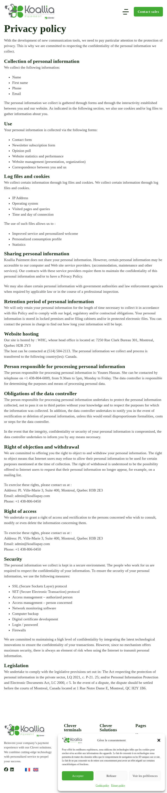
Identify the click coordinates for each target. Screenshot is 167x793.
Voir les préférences (145, 776)
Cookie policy (102, 785)
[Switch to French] (27, 769)
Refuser (111, 776)
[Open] (126, 12)
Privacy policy (118, 785)
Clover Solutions (108, 727)
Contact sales (148, 12)
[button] (159, 740)
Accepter (78, 776)
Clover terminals (72, 727)
